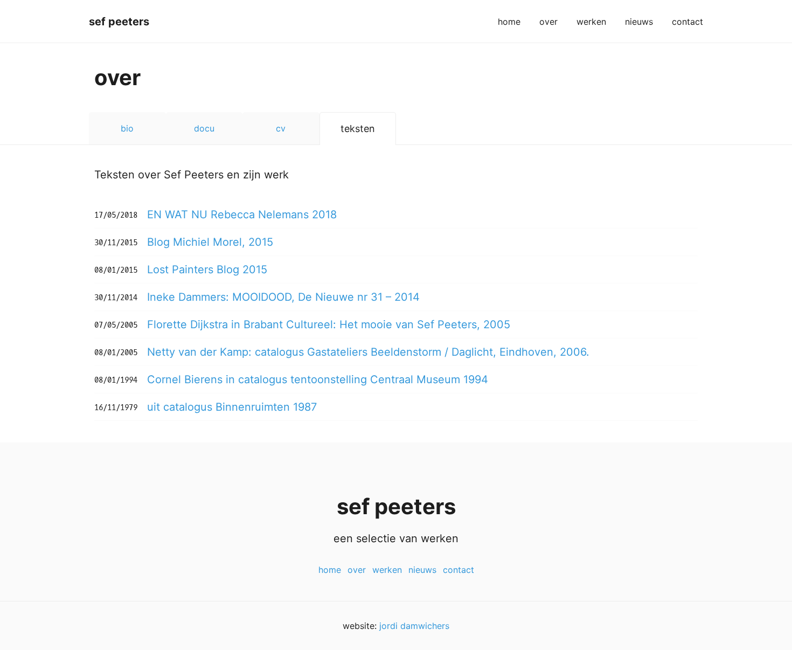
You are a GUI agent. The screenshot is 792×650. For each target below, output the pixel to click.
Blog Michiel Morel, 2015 (210, 242)
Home (509, 21)
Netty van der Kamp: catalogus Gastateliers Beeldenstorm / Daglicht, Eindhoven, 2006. (368, 351)
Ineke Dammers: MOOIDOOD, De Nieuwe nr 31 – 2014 (283, 297)
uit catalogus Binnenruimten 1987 (232, 406)
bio (127, 128)
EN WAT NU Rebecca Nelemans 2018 (242, 214)
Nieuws (639, 21)
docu (204, 128)
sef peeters (119, 21)
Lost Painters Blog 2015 (207, 269)
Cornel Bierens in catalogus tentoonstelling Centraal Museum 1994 (317, 379)
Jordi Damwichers (414, 625)
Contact (687, 21)
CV (281, 128)
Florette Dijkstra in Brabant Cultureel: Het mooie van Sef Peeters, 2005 (328, 324)
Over (548, 21)
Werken (591, 21)
